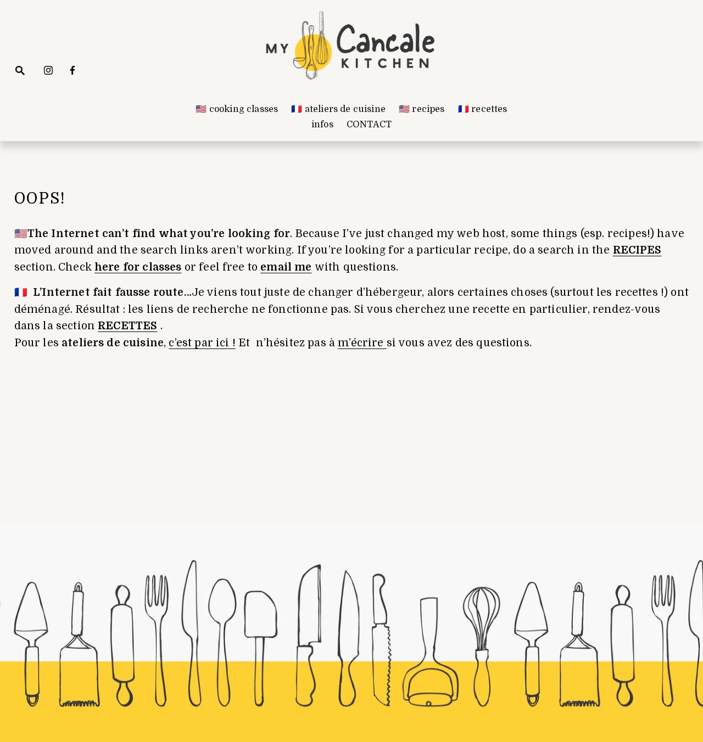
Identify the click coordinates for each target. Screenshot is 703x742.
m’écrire (362, 343)
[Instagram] (48, 70)
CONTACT (369, 125)
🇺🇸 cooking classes (237, 109)
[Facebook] (72, 70)
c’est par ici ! (202, 343)
